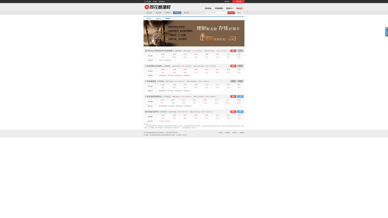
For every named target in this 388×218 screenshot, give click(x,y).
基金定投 (186, 13)
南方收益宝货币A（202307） (156, 112)
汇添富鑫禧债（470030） (155, 81)
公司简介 (220, 132)
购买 (233, 50)
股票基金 (148, 18)
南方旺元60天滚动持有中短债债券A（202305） (164, 51)
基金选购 (158, 13)
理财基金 (167, 18)
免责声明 (242, 132)
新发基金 (168, 13)
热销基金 (177, 13)
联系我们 (227, 132)
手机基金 (148, 1)
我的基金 (227, 1)
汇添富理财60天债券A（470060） (158, 66)
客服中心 (234, 132)
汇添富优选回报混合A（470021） (158, 96)
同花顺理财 (162, 1)
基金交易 (238, 1)
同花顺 (155, 1)
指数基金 (158, 18)
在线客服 (386, 31)
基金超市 (239, 8)
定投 (240, 50)
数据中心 (229, 8)
